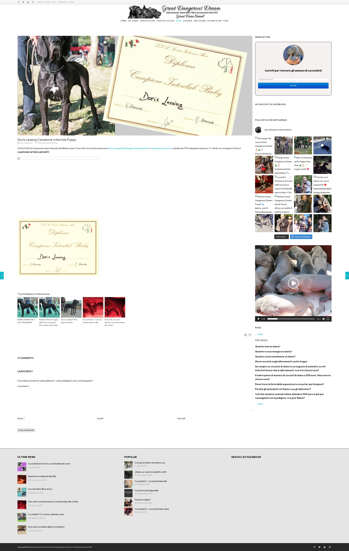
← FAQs (259, 334)
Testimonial (62, 2)
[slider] (291, 319)
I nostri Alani (147, 20)
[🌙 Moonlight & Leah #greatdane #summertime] (322, 165)
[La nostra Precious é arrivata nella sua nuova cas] (284, 184)
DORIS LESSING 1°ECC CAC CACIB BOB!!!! (26, 320)
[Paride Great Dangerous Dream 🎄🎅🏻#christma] (284, 165)
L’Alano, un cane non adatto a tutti (150, 472)
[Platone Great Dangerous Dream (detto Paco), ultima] (284, 204)
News (54, 2)
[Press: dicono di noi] (347, 275)
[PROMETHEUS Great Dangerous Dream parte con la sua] (303, 223)
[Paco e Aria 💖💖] (284, 145)
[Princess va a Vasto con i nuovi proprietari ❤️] (322, 184)
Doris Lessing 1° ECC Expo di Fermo (69, 320)
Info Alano (200, 20)
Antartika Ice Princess (161, 148)
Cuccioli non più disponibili (146, 490)
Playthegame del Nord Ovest (135, 148)
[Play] (258, 319)
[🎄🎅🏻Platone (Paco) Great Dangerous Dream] (303, 145)
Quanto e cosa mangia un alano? (273, 351)
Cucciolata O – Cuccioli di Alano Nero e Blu (92, 320)
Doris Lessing (114, 148)
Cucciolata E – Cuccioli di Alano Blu (151, 481)
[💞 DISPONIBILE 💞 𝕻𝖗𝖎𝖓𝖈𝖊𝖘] (264, 223)
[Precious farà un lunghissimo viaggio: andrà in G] (303, 184)
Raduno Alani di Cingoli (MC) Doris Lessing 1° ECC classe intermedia (48, 322)
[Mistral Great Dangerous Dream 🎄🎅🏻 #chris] (264, 165)
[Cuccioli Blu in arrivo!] (2, 275)
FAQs (225, 20)
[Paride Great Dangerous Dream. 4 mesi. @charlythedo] (264, 184)
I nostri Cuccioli (165, 20)
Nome (21, 418)
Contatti (71, 2)
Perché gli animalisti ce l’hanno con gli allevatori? (283, 389)
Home (39, 2)
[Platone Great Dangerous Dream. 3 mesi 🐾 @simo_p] (264, 204)
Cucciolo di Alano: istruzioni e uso (150, 462)
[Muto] (323, 319)
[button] (293, 283)
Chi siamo (47, 2)
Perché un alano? (143, 499)
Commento (23, 386)
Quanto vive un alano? (267, 346)
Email (100, 418)
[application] (293, 283)
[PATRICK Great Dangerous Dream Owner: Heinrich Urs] (284, 223)
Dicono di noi (214, 20)
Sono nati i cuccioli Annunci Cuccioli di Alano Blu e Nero (115, 322)
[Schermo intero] (328, 319)
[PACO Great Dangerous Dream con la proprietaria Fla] (322, 223)
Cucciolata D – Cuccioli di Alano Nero (152, 509)
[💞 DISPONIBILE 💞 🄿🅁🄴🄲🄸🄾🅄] (322, 204)
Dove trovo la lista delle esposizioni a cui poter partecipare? (289, 384)
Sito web (181, 418)
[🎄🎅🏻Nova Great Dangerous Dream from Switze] (322, 145)
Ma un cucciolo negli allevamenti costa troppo (281, 361)
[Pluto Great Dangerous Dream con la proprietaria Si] (303, 204)
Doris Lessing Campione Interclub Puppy (46, 140)
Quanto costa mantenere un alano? (275, 356)
